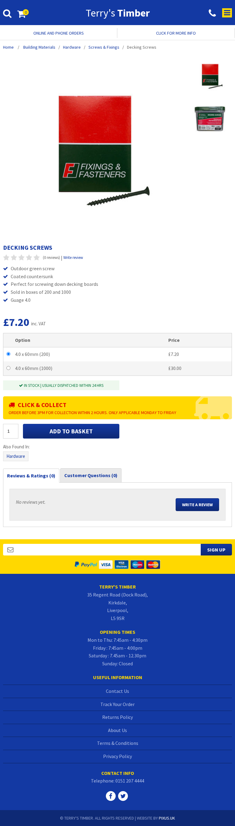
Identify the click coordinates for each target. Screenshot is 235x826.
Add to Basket (71, 431)
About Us (117, 730)
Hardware (15, 456)
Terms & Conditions (117, 743)
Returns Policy (117, 717)
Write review (73, 257)
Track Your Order (117, 704)
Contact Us (117, 691)
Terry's (118, 13)
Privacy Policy (117, 756)
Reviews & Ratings (31, 476)
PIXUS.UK (167, 818)
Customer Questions (91, 475)
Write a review (197, 504)
